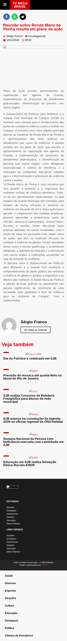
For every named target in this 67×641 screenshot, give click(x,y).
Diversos (10, 583)
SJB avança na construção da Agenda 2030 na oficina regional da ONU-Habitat (33, 420)
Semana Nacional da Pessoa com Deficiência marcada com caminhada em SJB (33, 442)
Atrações (10, 517)
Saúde (9, 575)
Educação (11, 520)
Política (9, 628)
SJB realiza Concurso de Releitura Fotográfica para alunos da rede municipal (28, 398)
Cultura (9, 605)
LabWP (44, 565)
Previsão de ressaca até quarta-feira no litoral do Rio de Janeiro (32, 377)
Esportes (10, 507)
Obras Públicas (13, 524)
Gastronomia (12, 514)
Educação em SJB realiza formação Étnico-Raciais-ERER (29, 463)
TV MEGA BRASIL (20, 4)
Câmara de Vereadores (19, 635)
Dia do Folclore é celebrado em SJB (30, 358)
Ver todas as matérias (35, 329)
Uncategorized (36, 36)
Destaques (11, 511)
